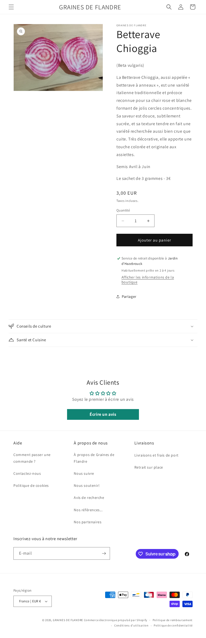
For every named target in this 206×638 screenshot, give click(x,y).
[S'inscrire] (104, 553)
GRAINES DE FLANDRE (68, 620)
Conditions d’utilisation (131, 625)
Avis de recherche (89, 497)
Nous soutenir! (87, 485)
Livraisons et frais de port (156, 455)
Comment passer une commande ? (32, 458)
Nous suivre (84, 473)
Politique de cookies (31, 485)
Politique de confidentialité (173, 625)
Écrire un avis (103, 414)
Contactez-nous (27, 473)
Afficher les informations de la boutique (148, 279)
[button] (11, 7)
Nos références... (88, 509)
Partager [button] (129, 296)
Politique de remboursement (173, 620)
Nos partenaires (87, 522)
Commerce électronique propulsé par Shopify (115, 620)
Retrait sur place (148, 467)
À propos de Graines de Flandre (94, 458)
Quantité (123, 210)
